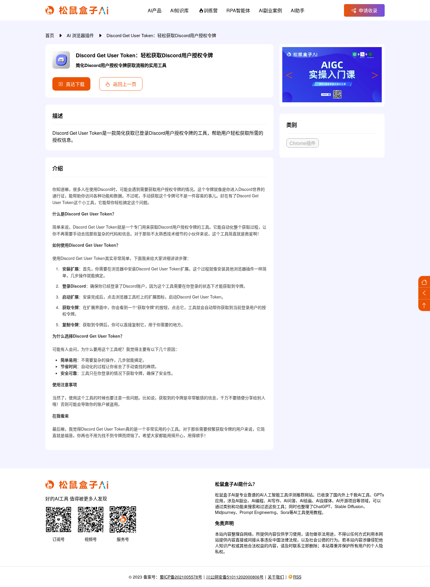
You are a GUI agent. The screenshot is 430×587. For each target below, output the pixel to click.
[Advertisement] (332, 205)
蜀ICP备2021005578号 (181, 577)
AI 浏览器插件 (81, 35)
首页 (50, 35)
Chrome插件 (303, 143)
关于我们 (276, 577)
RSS (297, 577)
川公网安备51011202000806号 (235, 577)
